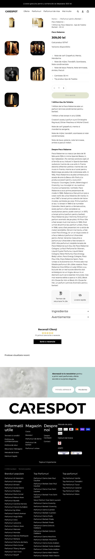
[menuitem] (67, 11)
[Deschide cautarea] (77, 11)
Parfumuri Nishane (12, 539)
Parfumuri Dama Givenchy (44, 503)
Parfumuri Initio (11, 520)
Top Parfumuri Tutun (71, 485)
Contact (47, 441)
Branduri (29, 435)
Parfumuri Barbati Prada (44, 519)
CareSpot (13, 469)
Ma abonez (82, 390)
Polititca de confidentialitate (11, 440)
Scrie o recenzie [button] (47, 342)
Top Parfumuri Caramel (72, 488)
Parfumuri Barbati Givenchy (45, 506)
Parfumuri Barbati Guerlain (45, 513)
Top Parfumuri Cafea (71, 491)
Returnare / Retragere (13, 449)
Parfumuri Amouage (13, 481)
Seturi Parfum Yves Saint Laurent (47, 500)
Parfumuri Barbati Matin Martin (46, 556)
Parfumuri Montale (12, 532)
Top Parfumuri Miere (71, 494)
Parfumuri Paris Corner (14, 494)
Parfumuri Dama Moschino (45, 537)
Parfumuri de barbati (30, 443)
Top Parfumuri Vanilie (71, 478)
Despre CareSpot (47, 436)
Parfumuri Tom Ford (13, 552)
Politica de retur (11, 445)
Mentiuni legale (11, 456)
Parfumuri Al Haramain (14, 478)
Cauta (27, 431)
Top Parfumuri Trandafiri (72, 481)
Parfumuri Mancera (12, 529)
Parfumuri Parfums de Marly (16, 542)
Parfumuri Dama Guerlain (44, 510)
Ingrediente (60, 311)
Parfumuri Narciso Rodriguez (16, 536)
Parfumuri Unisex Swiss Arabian (46, 549)
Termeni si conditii (12, 435)
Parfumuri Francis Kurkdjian (16, 507)
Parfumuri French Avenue (15, 513)
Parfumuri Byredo (12, 501)
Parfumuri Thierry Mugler (15, 548)
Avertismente (61, 317)
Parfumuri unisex (32, 448)
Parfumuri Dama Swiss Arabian (46, 543)
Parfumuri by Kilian (12, 510)
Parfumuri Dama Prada (43, 516)
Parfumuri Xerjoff (12, 555)
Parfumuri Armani (12, 485)
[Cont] (82, 11)
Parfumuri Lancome (13, 523)
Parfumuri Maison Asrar (14, 497)
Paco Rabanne (57, 22)
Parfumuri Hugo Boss (13, 516)
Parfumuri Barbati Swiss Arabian (47, 546)
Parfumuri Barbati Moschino (45, 540)
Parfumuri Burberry (13, 491)
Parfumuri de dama (33, 439)
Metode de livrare (12, 452)
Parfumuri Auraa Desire (14, 488)
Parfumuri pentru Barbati (70, 19)
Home (54, 19)
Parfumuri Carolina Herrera (16, 504)
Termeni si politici (25, 469)
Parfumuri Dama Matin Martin (46, 552)
